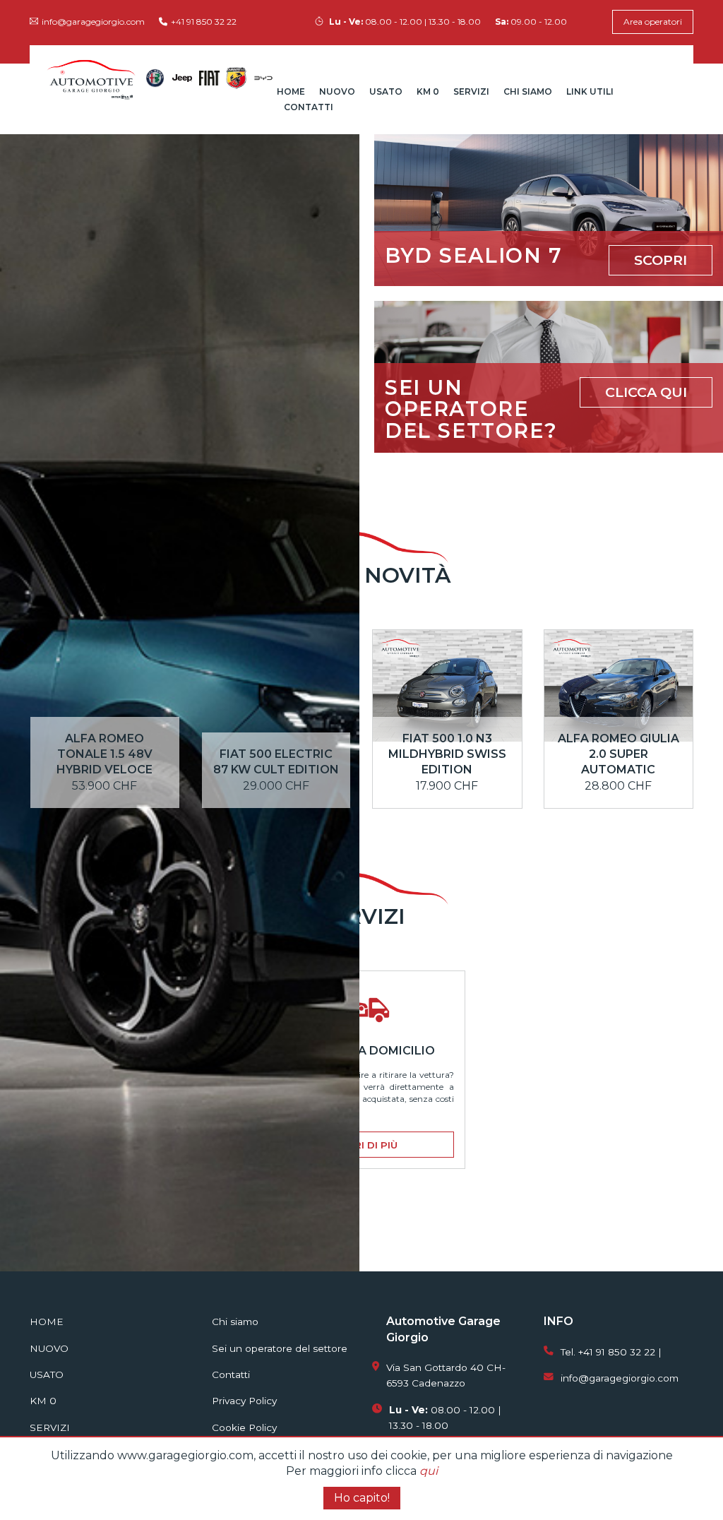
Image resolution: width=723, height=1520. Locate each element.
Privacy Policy (244, 1400)
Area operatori (652, 21)
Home (291, 91)
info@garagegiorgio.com (93, 21)
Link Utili (590, 91)
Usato (385, 91)
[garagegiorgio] (91, 78)
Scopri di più (361, 1145)
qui (428, 1471)
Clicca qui (646, 392)
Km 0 (428, 91)
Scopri (660, 259)
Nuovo (337, 91)
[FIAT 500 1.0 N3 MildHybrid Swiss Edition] (447, 704)
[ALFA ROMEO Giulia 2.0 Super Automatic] (618, 704)
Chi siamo (527, 91)
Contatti (308, 107)
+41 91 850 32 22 (204, 21)
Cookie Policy (244, 1427)
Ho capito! (362, 1497)
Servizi (471, 91)
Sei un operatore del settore (279, 1348)
